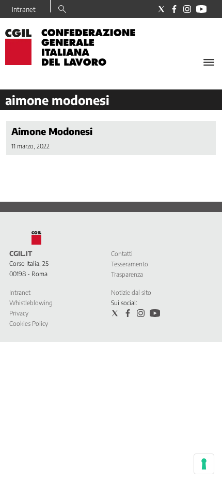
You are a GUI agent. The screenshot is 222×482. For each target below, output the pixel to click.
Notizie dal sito (131, 292)
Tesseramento (129, 264)
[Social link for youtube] (201, 9)
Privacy (18, 313)
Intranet (24, 9)
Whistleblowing (31, 303)
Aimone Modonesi (51, 131)
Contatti (122, 254)
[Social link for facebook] (174, 9)
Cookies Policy (28, 323)
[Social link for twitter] (161, 9)
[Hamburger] (208, 62)
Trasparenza (127, 274)
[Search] (62, 9)
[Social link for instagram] (187, 9)
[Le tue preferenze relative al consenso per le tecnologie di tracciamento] (204, 464)
